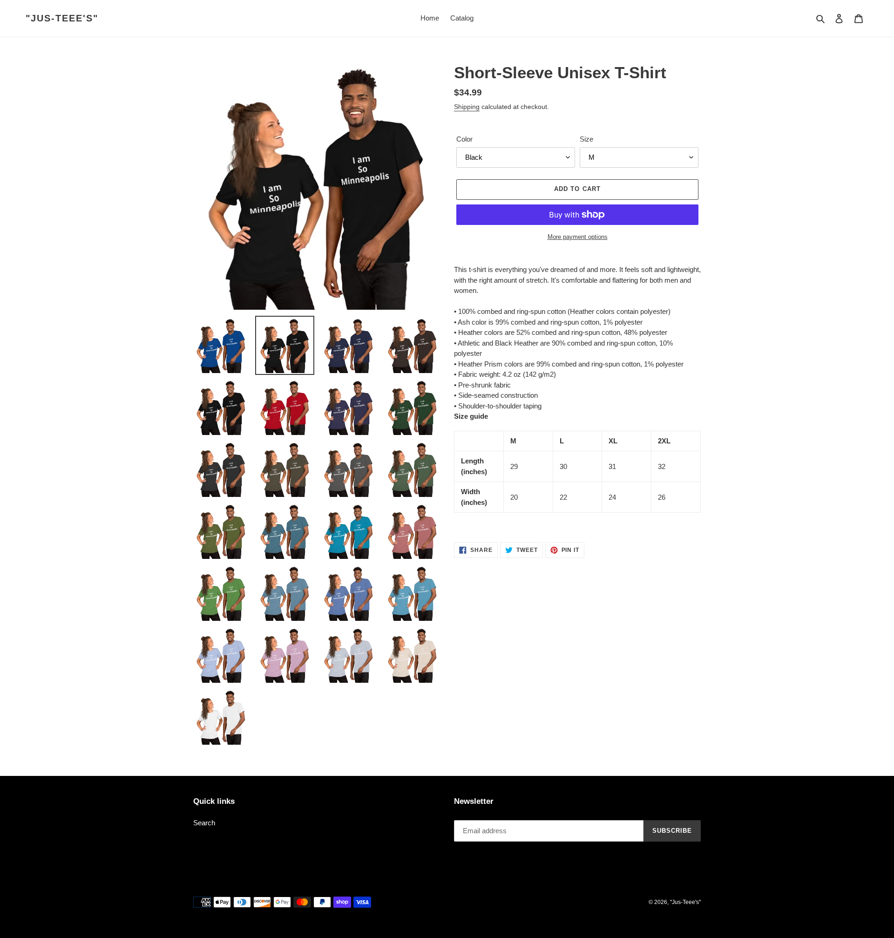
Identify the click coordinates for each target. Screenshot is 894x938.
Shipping (467, 106)
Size (586, 139)
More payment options (578, 236)
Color (464, 139)
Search (204, 823)
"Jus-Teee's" (62, 18)
